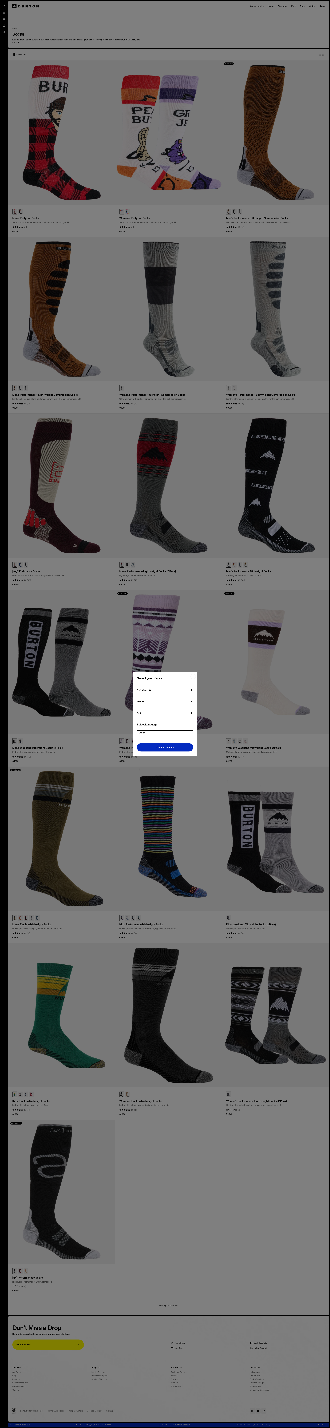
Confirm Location (165, 747)
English (142, 733)
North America (144, 690)
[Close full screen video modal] (193, 676)
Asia (139, 713)
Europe (140, 701)
